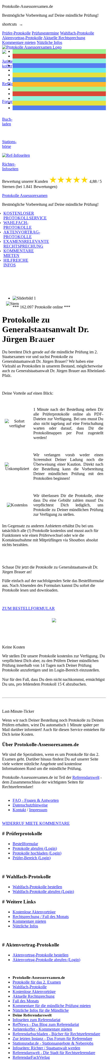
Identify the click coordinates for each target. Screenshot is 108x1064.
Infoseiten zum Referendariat (36, 1020)
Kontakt (19, 810)
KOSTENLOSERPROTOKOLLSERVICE (25, 215)
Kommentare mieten (29, 921)
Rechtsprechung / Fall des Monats (41, 916)
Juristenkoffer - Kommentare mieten (42, 1029)
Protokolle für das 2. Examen (37, 982)
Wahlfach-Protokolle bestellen (37, 887)
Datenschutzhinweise (30, 805)
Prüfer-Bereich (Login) (32, 858)
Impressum (38, 810)
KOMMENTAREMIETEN (18, 253)
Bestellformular (25, 843)
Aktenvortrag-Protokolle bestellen (40, 955)
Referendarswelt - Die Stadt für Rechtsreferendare (54, 1052)
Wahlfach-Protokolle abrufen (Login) (43, 891)
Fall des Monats (26, 1001)
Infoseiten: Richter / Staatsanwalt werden (46, 1048)
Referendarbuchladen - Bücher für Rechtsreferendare (56, 1034)
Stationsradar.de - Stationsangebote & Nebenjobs (53, 1043)
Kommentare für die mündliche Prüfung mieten (52, 1005)
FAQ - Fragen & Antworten (36, 800)
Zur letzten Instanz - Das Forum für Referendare (52, 1038)
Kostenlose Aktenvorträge (34, 912)
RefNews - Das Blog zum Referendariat (46, 1024)
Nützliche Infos (25, 926)
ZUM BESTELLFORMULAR (28, 608)
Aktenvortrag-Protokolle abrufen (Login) (46, 959)
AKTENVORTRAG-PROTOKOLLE (21, 234)
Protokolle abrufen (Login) (35, 848)
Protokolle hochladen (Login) (37, 853)
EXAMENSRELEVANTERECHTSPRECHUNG (26, 243)
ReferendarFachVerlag (31, 1057)
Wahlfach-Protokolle (30, 987)
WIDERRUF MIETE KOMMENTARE (36, 823)
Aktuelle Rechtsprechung (34, 996)
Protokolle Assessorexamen (24, 195)
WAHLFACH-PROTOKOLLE (17, 225)
